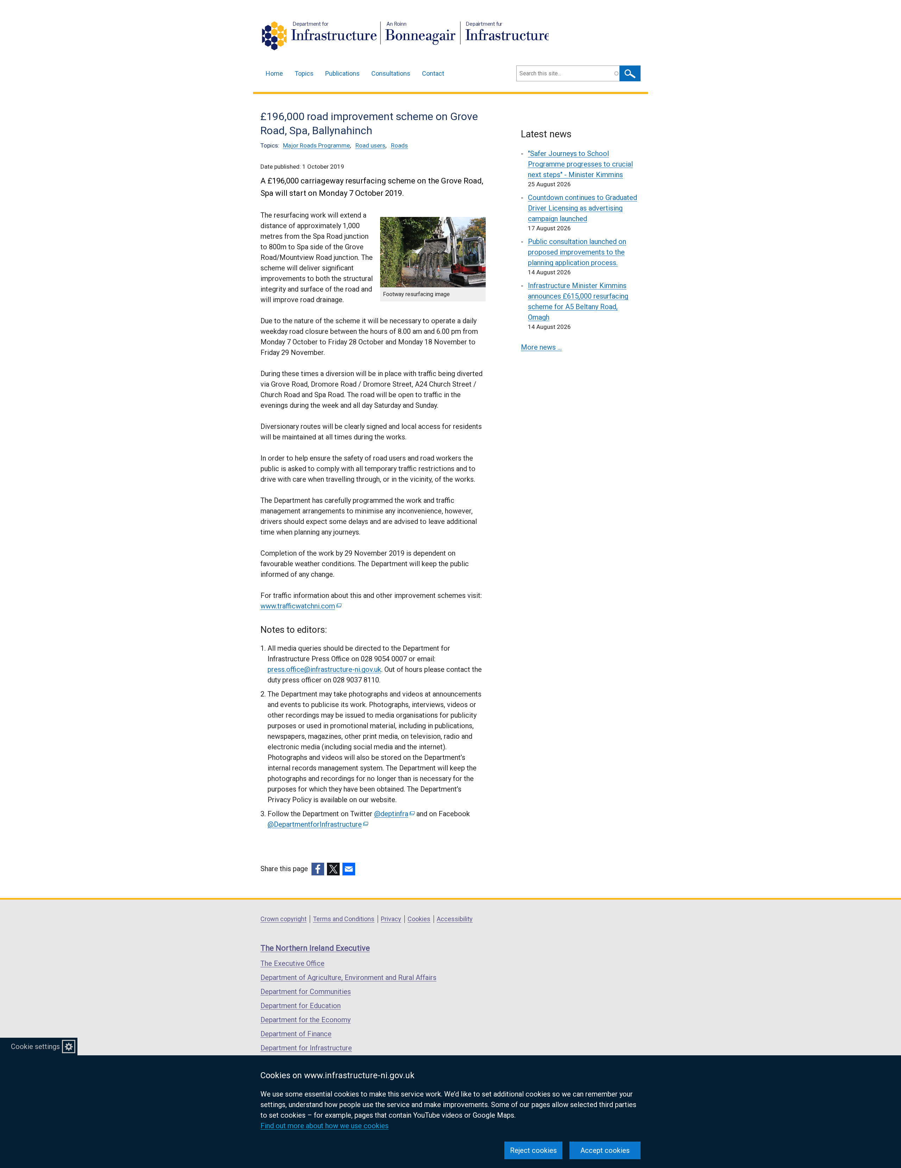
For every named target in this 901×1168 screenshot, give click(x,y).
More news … (541, 347)
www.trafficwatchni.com (300, 606)
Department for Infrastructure (306, 1048)
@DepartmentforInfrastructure (317, 824)
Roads (399, 145)
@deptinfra (394, 814)
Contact (433, 73)
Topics (304, 73)
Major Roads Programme (316, 145)
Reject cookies (533, 1150)
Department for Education (300, 1005)
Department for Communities (305, 991)
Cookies (419, 919)
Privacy (391, 919)
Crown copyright (283, 919)
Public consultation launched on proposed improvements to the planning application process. (577, 252)
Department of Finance (296, 1034)
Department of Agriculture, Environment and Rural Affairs (348, 977)
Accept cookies (605, 1150)
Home (274, 73)
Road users (370, 145)
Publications (342, 73)
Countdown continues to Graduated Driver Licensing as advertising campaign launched (582, 208)
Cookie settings (35, 1046)
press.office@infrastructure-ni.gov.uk (324, 669)
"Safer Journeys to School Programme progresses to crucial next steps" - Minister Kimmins (580, 164)
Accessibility (455, 919)
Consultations (390, 73)
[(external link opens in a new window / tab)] (317, 869)
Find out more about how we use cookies (324, 1126)
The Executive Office (292, 963)
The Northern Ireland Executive (315, 948)
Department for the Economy (305, 1020)
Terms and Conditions (343, 919)
